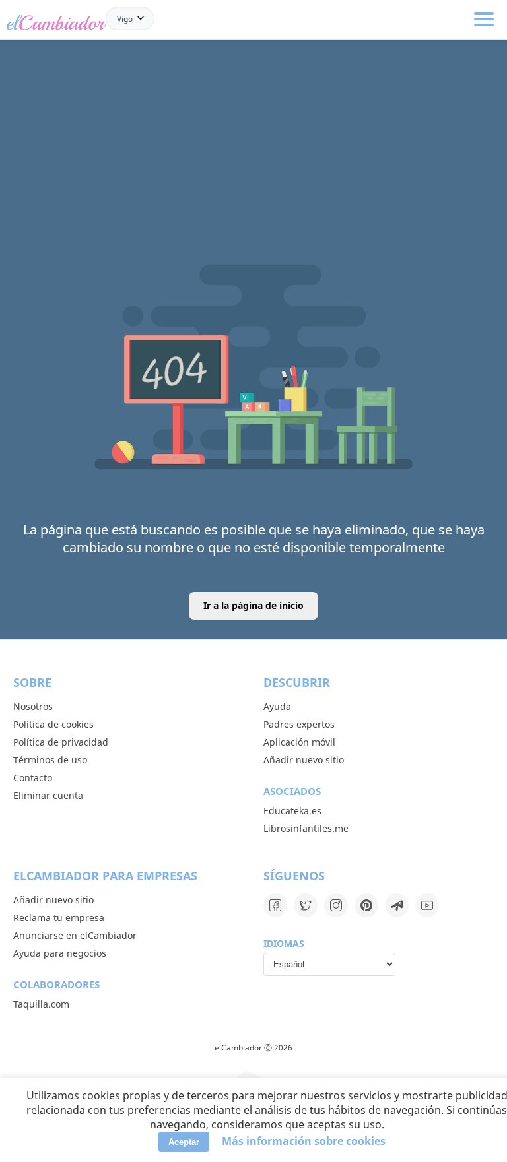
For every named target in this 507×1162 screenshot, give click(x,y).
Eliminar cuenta (48, 795)
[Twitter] (306, 905)
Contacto (32, 777)
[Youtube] (427, 905)
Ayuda (277, 706)
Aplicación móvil (299, 742)
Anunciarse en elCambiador (75, 935)
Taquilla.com (41, 1004)
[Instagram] (336, 905)
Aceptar (183, 1142)
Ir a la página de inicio (253, 605)
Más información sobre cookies (304, 1141)
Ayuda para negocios (59, 953)
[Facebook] (275, 905)
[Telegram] (397, 905)
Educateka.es (292, 810)
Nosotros (33, 706)
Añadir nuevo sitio (303, 760)
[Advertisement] (253, 107)
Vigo (125, 18)
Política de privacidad (60, 742)
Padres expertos (299, 724)
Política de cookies (53, 724)
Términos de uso (50, 760)
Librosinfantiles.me (306, 828)
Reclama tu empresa (58, 917)
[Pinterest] (366, 905)
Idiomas (283, 943)
